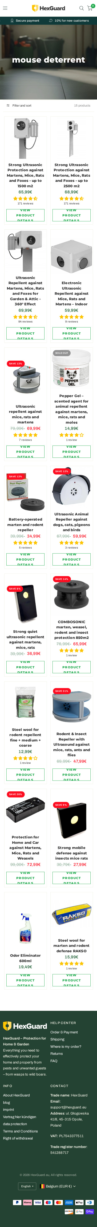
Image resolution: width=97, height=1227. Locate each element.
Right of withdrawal (18, 1138)
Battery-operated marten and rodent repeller (25, 524)
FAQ (54, 1061)
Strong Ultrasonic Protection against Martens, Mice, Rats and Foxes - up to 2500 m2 (71, 175)
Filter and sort (22, 105)
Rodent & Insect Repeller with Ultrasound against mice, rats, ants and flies (71, 744)
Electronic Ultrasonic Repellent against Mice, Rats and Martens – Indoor (72, 293)
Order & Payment (64, 1032)
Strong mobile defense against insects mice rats (71, 852)
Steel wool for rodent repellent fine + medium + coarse (25, 737)
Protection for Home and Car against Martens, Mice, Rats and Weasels (25, 847)
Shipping (57, 1039)
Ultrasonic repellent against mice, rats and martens (25, 414)
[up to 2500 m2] (72, 138)
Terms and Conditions (20, 1131)
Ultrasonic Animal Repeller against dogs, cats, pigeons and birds (71, 522)
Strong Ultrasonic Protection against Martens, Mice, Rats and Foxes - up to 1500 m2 (25, 175)
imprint (8, 1109)
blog (6, 1102)
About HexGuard (16, 1095)
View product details (25, 215)
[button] (25, 198)
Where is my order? (66, 1046)
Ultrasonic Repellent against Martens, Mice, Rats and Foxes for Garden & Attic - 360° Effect (25, 291)
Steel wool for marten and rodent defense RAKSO (71, 945)
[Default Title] (25, 251)
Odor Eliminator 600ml (25, 958)
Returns (56, 1054)
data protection (15, 1124)
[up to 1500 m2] (25, 138)
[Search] (81, 8)
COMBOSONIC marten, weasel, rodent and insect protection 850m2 (71, 630)
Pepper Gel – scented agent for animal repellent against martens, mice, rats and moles (71, 409)
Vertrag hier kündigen (19, 1117)
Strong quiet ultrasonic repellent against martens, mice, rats (25, 639)
